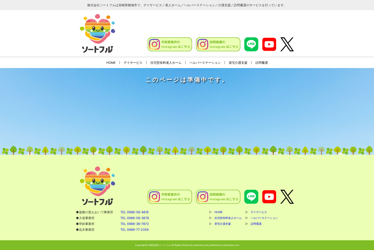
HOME (111, 63)
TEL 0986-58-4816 (134, 212)
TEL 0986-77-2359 (134, 230)
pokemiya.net (200, 245)
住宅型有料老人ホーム (166, 63)
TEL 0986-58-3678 (134, 218)
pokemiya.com (231, 245)
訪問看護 (261, 63)
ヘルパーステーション (205, 63)
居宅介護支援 (238, 63)
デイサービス (133, 63)
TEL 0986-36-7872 (134, 224)
